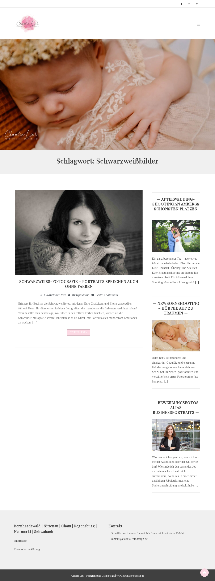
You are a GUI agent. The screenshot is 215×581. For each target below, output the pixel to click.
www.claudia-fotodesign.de (130, 575)
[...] (197, 282)
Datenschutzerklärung (27, 549)
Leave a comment (106, 295)
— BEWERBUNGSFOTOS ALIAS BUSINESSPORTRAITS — (176, 407)
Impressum (20, 540)
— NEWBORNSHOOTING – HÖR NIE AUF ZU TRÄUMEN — (176, 308)
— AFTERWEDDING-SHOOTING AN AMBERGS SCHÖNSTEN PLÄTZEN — (175, 206)
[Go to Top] (204, 572)
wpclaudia (82, 295)
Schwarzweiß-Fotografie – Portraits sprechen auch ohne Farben (78, 284)
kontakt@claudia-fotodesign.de (129, 538)
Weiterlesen (78, 332)
